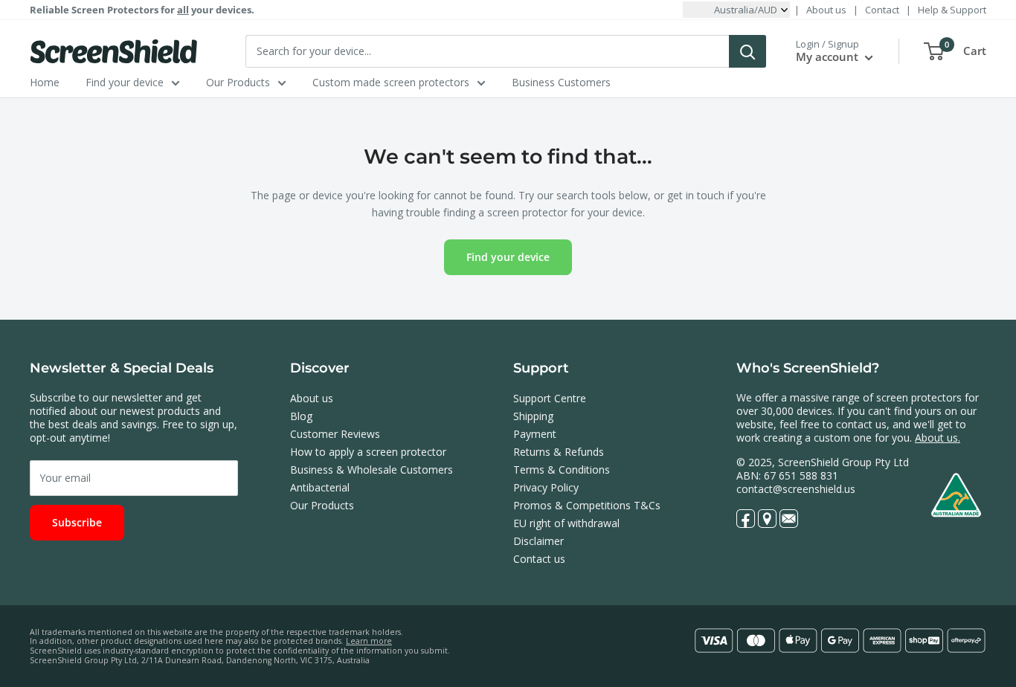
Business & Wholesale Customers (371, 469)
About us (826, 9)
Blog (301, 416)
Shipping (533, 416)
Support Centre (549, 398)
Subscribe (77, 522)
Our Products (238, 82)
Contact (882, 9)
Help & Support (952, 9)
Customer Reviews (335, 434)
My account (828, 56)
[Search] (747, 51)
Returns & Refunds (558, 452)
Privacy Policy (546, 487)
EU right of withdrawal (566, 523)
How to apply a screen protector (368, 452)
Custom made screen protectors (390, 82)
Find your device (125, 82)
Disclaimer (538, 541)
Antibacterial (320, 487)
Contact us (539, 559)
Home (45, 82)
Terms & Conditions (561, 469)
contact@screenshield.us (795, 489)
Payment (534, 434)
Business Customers (561, 82)
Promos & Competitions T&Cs (586, 505)
